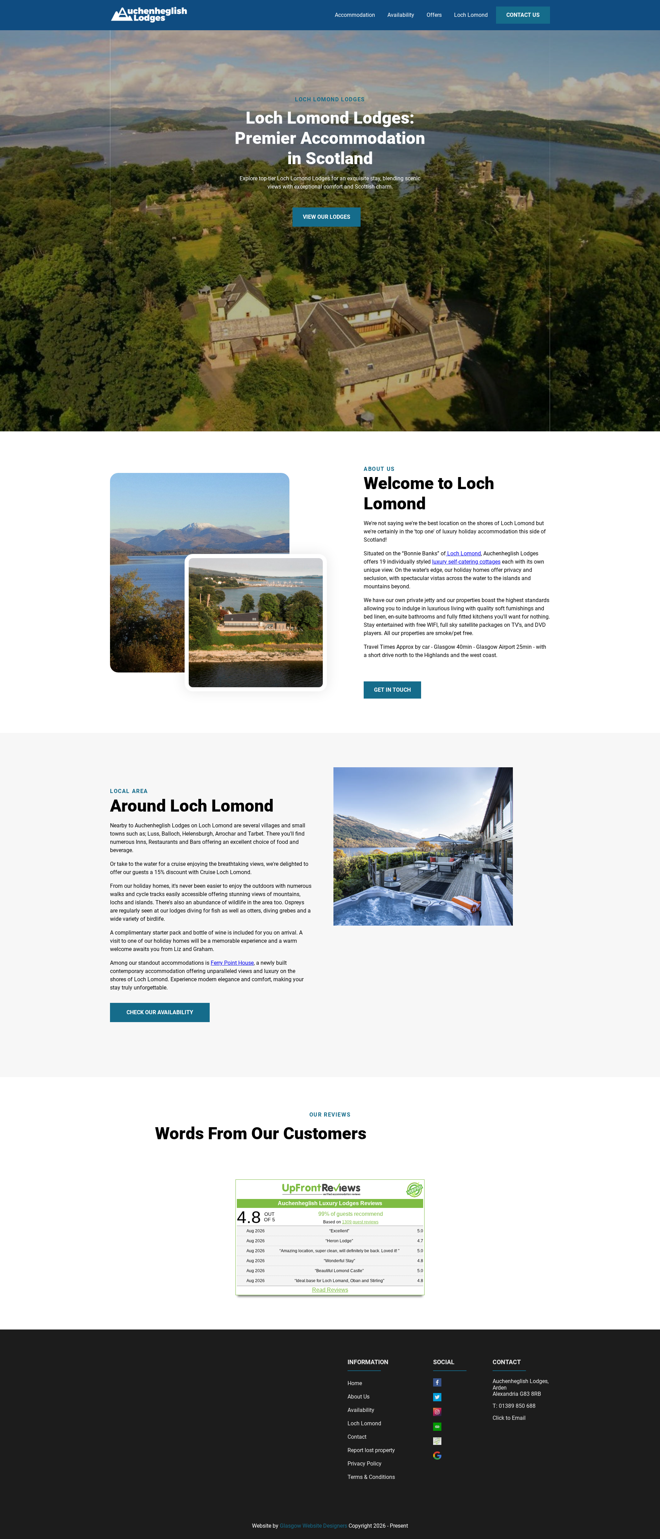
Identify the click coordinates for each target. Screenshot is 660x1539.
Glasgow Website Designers (313, 1526)
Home (355, 1383)
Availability (400, 15)
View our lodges (326, 217)
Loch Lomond (471, 15)
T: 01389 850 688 (514, 1406)
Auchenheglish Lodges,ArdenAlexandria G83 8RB (521, 1387)
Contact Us (523, 15)
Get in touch (392, 690)
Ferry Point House (232, 963)
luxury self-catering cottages (466, 561)
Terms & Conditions (371, 1477)
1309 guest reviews (360, 1222)
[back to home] (150, 15)
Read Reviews (330, 1290)
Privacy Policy (365, 1463)
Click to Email (509, 1418)
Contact (357, 1437)
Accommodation (355, 15)
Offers (434, 15)
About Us (359, 1396)
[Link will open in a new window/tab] (437, 1384)
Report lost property (371, 1450)
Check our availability (159, 1012)
